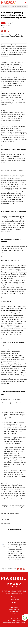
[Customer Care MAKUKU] (25, 617)
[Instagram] (14, 584)
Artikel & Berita (14, 618)
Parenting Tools (14, 611)
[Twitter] (20, 584)
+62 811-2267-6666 (14, 599)
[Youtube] (8, 584)
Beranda (3, 6)
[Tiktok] (17, 584)
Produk (14, 603)
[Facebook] (11, 584)
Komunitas (14, 616)
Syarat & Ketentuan (14, 609)
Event (14, 614)
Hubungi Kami (14, 607)
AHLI (8, 6)
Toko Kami (14, 605)
